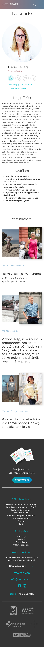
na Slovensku (26, 593)
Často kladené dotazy (21, 510)
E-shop (21, 521)
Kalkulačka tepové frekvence (21, 515)
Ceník (21, 524)
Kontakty (21, 536)
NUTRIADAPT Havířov (17, 88)
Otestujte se (22, 480)
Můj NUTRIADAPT (21, 518)
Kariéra (21, 539)
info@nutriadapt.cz (22, 579)
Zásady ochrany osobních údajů (21, 507)
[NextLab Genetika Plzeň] (15, 624)
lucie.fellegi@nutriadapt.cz (20, 84)
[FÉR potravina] (13, 610)
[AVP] (27, 610)
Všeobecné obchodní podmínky (21, 504)
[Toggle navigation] (40, 4)
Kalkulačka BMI (21, 513)
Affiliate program (21, 545)
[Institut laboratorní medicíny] (22, 635)
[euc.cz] (34, 624)
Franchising (21, 542)
